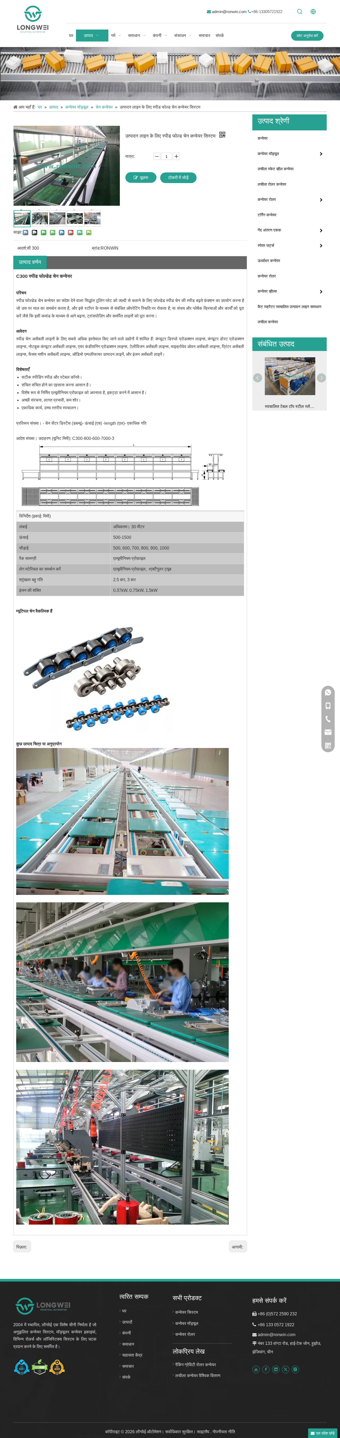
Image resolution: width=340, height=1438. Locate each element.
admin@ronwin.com (230, 11)
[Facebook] (266, 1369)
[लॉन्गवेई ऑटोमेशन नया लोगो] (43, 1306)
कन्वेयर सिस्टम (186, 1312)
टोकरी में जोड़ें (178, 177)
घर (124, 1311)
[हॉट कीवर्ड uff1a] (300, 11)
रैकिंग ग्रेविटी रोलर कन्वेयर (195, 1364)
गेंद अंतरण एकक (269, 230)
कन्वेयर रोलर (267, 199)
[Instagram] (295, 1369)
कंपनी (126, 1333)
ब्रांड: (96, 248)
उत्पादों (127, 1322)
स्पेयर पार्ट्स (266, 245)
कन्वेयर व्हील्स (267, 291)
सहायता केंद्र (132, 1355)
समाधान (128, 1344)
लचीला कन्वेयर (268, 322)
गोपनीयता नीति (223, 1431)
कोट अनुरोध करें (307, 36)
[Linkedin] (275, 1369)
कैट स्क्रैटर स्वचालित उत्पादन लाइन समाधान (289, 306)
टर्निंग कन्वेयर (267, 215)
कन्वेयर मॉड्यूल (268, 153)
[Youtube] (256, 1369)
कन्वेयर (263, 138)
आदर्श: (22, 248)
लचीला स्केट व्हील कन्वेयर (276, 169)
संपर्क (126, 1377)
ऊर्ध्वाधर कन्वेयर (269, 260)
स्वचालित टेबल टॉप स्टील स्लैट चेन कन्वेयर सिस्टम (289, 406)
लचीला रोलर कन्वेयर (272, 184)
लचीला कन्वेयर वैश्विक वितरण (197, 1375)
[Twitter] (285, 1369)
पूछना (144, 177)
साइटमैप (203, 1431)
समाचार (128, 1366)
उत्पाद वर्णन (30, 262)
